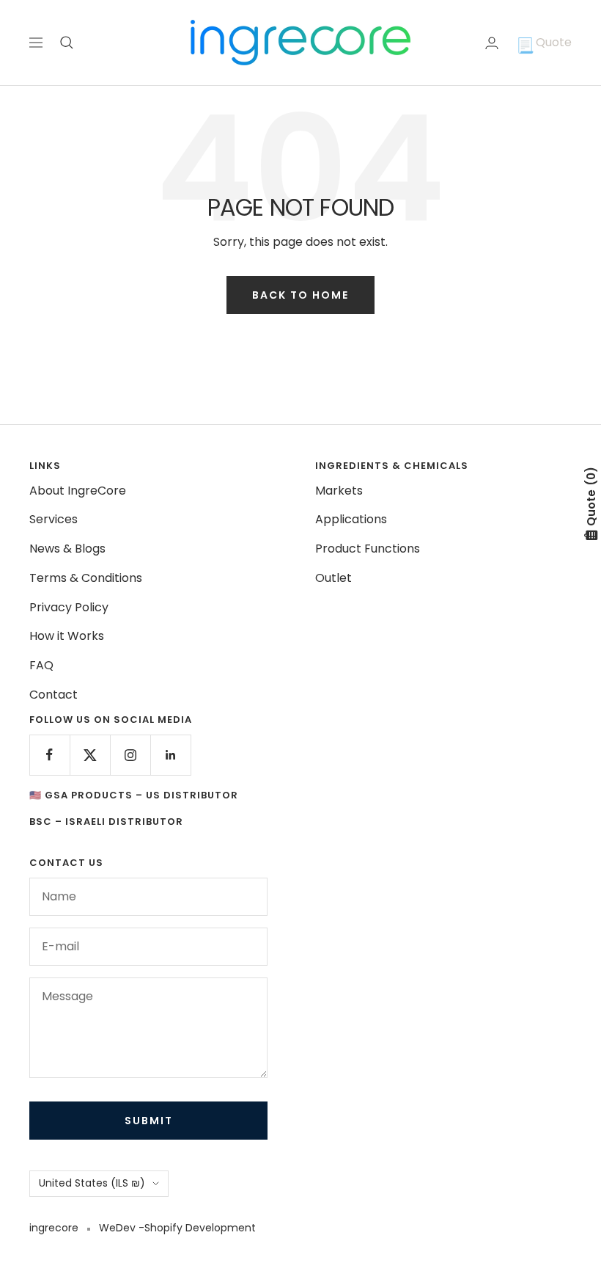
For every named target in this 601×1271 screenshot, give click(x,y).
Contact (53, 694)
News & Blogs (67, 548)
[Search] (66, 42)
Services (53, 519)
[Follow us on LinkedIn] (170, 755)
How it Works (66, 635)
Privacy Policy (68, 607)
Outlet (333, 577)
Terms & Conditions (85, 577)
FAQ (41, 665)
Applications (351, 519)
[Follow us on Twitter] (90, 755)
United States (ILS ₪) (92, 1183)
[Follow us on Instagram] (130, 755)
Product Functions (367, 548)
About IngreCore (77, 490)
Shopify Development (200, 1227)
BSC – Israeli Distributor (106, 821)
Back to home (300, 295)
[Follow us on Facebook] (49, 755)
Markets (339, 490)
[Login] (491, 43)
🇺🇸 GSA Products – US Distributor (133, 795)
